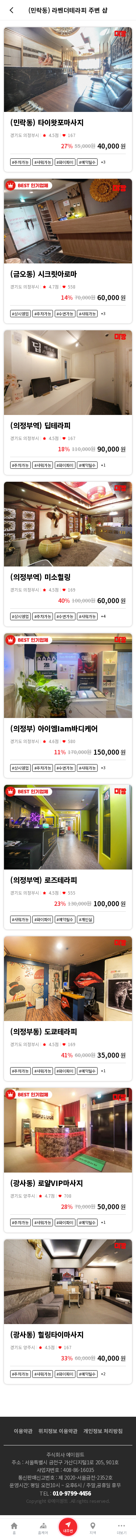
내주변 (68, 1530)
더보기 (122, 1532)
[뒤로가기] (12, 10)
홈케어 (43, 1532)
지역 (93, 1532)
